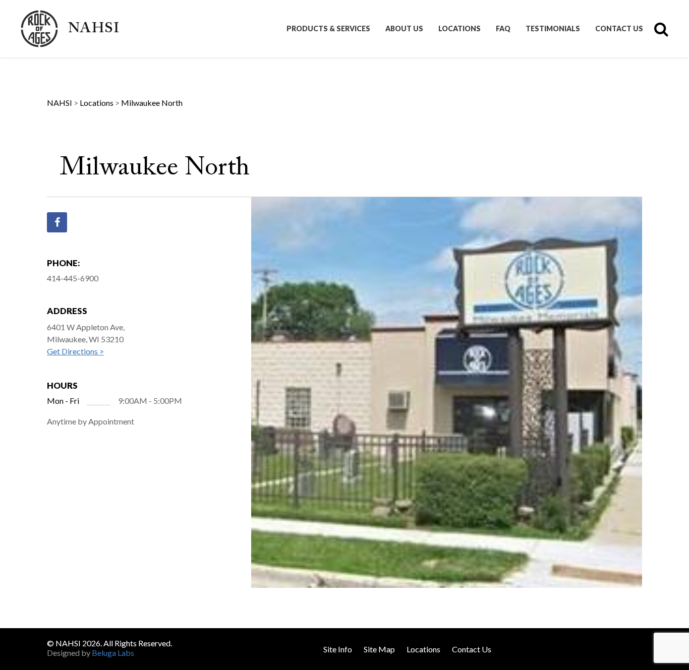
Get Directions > (75, 351)
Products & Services (328, 28)
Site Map (379, 649)
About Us (404, 28)
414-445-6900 (72, 278)
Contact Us (619, 28)
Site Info (337, 649)
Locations (459, 28)
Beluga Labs (113, 652)
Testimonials (553, 28)
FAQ (503, 28)
